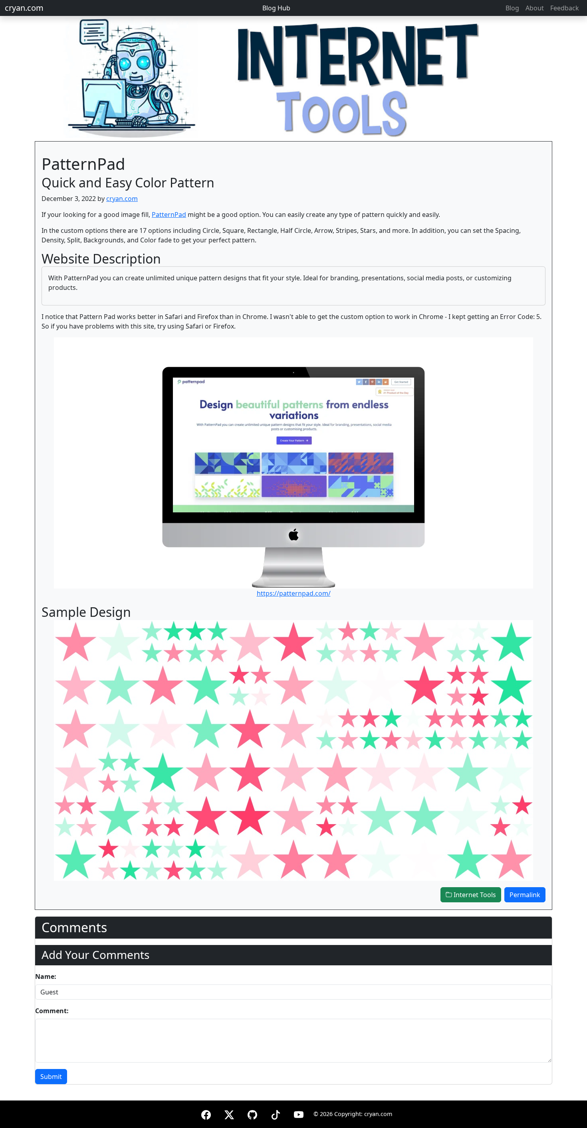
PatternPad (169, 214)
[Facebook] (206, 1113)
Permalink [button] (525, 894)
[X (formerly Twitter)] (229, 1113)
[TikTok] (275, 1113)
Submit (51, 1076)
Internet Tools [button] (474, 894)
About (535, 8)
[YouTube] (298, 1113)
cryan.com (24, 7)
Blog (512, 8)
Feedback (564, 8)
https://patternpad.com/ (294, 593)
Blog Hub (276, 8)
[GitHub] (252, 1113)
